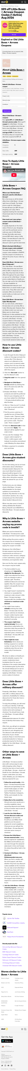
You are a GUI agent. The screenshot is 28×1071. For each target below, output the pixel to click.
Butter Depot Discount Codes (11, 957)
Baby (4, 76)
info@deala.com (7, 1062)
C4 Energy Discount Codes (10, 963)
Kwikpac (3, 1005)
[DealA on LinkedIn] (11, 1066)
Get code (14, 34)
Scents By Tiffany (19, 983)
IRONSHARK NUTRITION (4, 1002)
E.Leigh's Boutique (19, 1005)
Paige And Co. (4, 992)
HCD (2, 987)
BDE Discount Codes (9, 952)
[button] (14, 26)
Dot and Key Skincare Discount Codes (12, 948)
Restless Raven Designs (20, 1010)
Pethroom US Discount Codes (11, 960)
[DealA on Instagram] (5, 1066)
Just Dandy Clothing (20, 992)
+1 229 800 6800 (8, 1061)
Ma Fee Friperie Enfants (20, 1001)
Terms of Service (4, 1069)
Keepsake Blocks (19, 987)
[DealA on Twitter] (2, 1066)
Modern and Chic (5, 983)
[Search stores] (25, 2)
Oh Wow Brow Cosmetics (18, 1020)
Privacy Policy (13, 1069)
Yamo (16, 1014)
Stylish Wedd (4, 1014)
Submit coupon (7, 111)
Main (2, 6)
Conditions (5, 104)
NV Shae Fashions (19, 996)
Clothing (9, 76)
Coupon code (5, 96)
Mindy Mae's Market (6, 996)
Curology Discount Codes (10, 954)
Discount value (6, 100)
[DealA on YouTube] (8, 1066)
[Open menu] (22, 2)
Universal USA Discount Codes (12, 965)
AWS (2, 1019)
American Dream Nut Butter (6, 1011)
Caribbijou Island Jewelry (19, 979)
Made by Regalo (5, 978)
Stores (6, 6)
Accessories (15, 76)
